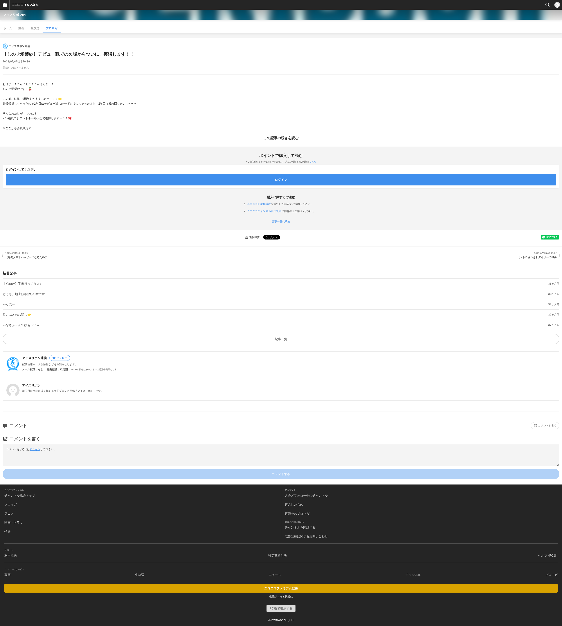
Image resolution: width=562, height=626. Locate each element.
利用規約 (10, 555)
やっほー (9, 304)
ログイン (35, 449)
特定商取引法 (277, 555)
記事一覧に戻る (281, 221)
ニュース (275, 575)
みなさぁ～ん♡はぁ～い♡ (21, 325)
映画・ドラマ (13, 522)
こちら (313, 161)
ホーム (7, 28)
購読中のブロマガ (297, 513)
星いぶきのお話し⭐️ (17, 314)
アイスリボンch (15, 14)
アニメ (9, 513)
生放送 (35, 28)
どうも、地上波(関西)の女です (24, 294)
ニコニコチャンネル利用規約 (264, 211)
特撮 (7, 531)
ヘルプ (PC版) (548, 555)
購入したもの (294, 504)
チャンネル (413, 575)
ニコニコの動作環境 (259, 203)
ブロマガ (51, 28)
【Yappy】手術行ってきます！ (24, 283)
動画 (21, 28)
